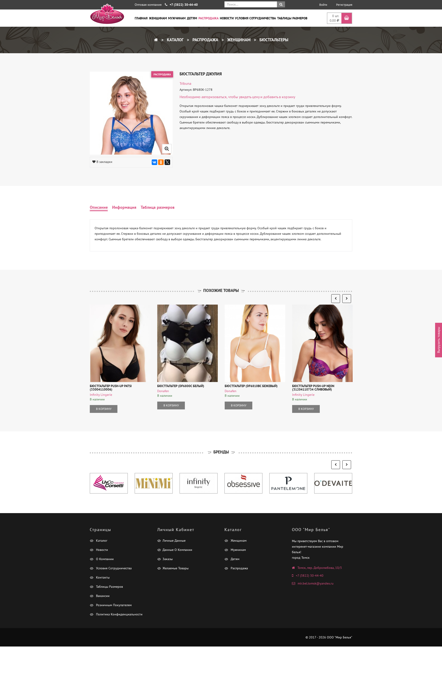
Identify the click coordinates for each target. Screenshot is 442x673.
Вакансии (102, 596)
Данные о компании (177, 550)
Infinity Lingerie (101, 395)
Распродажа (208, 18)
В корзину (103, 409)
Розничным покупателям (113, 605)
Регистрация (344, 5)
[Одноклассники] (161, 162)
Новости (227, 18)
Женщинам (158, 18)
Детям (192, 18)
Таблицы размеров (292, 18)
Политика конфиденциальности (118, 614)
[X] (167, 162)
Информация (124, 207)
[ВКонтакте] (154, 162)
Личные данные (174, 540)
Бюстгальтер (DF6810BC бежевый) (251, 386)
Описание (99, 207)
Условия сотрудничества (255, 18)
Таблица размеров (157, 207)
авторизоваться (214, 96)
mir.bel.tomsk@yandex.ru (316, 583)
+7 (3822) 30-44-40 (309, 575)
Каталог (174, 39)
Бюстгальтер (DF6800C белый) (180, 386)
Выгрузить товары (438, 340)
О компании (104, 559)
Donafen (163, 391)
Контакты (102, 577)
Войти (323, 5)
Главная (141, 18)
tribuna (185, 83)
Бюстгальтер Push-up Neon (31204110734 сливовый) (313, 387)
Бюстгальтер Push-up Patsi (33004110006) (111, 387)
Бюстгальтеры (273, 39)
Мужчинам (177, 18)
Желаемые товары (176, 568)
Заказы (168, 559)
